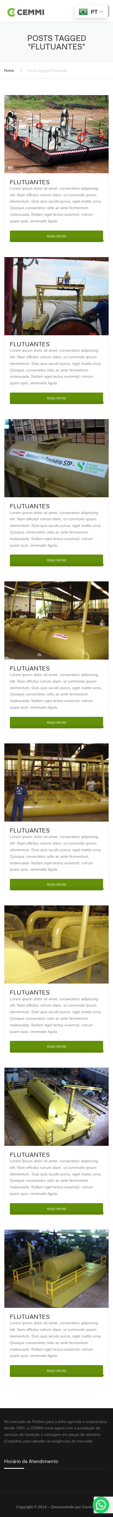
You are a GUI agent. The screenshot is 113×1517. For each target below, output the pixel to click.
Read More (56, 236)
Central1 (89, 1507)
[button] (101, 1505)
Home (9, 70)
